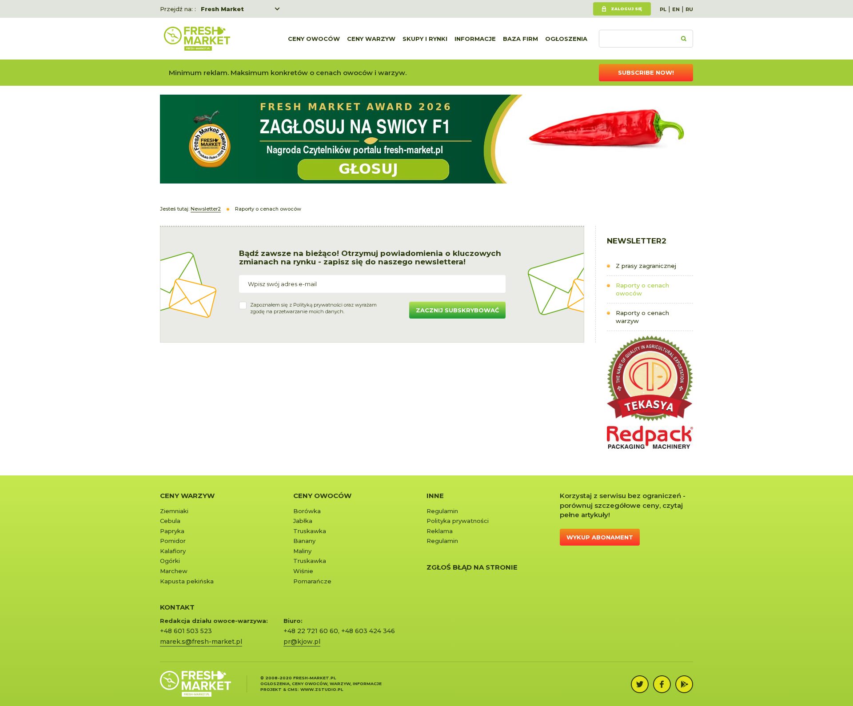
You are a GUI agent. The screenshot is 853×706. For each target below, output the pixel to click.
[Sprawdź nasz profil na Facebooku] (662, 684)
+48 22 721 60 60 (310, 631)
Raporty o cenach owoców (642, 289)
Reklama (439, 530)
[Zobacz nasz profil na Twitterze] (640, 684)
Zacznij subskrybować (457, 310)
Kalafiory (173, 550)
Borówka (307, 511)
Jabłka (302, 520)
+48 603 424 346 (368, 631)
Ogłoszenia (566, 38)
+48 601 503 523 (186, 631)
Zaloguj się (626, 8)
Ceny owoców (314, 38)
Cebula (170, 520)
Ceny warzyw (371, 38)
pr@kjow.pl (301, 642)
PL (663, 9)
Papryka (172, 530)
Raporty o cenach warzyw (642, 317)
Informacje (475, 38)
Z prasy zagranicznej (646, 265)
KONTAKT (177, 607)
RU (689, 9)
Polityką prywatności (318, 305)
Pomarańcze (312, 581)
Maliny (302, 550)
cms (292, 689)
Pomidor (173, 540)
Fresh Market (222, 8)
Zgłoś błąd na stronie (472, 567)
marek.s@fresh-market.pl (201, 642)
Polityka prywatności (457, 520)
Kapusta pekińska (187, 581)
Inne (435, 495)
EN (676, 9)
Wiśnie (303, 570)
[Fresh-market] (197, 39)
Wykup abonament (599, 537)
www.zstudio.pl (321, 689)
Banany (304, 540)
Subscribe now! (646, 72)
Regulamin (442, 511)
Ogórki (170, 560)
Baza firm (520, 38)
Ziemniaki (174, 511)
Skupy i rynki (425, 38)
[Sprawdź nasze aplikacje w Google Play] (684, 684)
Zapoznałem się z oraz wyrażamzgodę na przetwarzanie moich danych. (313, 308)
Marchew (173, 570)
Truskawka (309, 530)
